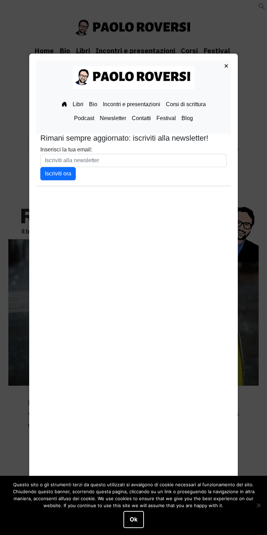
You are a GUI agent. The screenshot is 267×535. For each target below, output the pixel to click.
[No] (258, 505)
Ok (134, 519)
